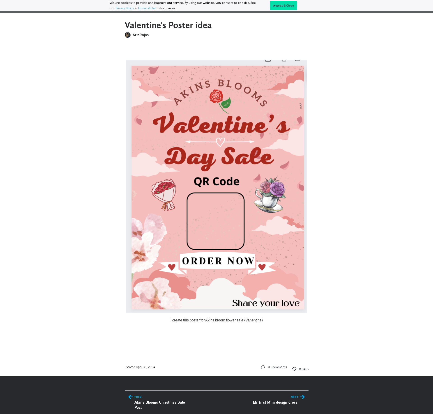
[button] (263, 367)
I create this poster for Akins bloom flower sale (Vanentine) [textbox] (216, 320)
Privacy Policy (124, 8)
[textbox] (216, 196)
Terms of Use (147, 8)
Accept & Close (283, 5)
